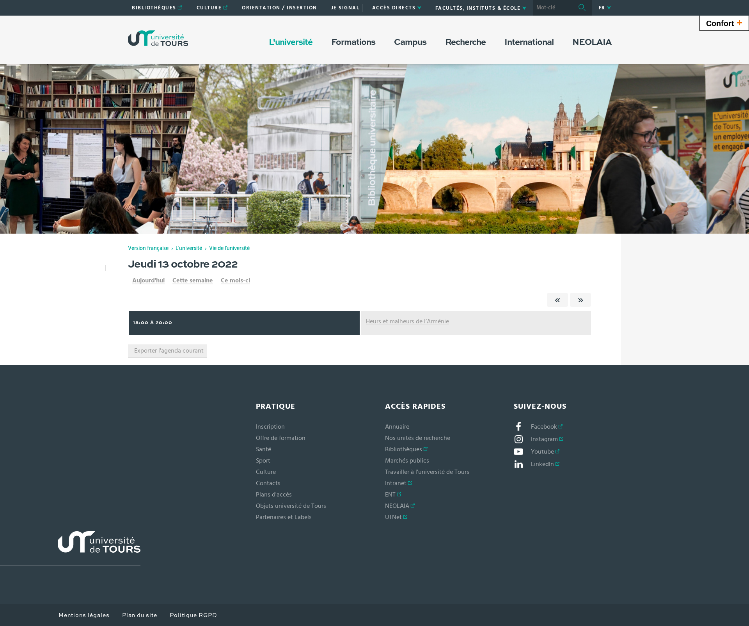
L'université (189, 248)
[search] (552, 8)
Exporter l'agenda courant (169, 351)
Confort (724, 22)
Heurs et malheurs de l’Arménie (407, 321)
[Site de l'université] (70, 548)
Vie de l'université (229, 248)
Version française (148, 248)
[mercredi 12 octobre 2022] (557, 300)
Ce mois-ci (235, 280)
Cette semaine (192, 280)
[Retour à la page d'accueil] (158, 38)
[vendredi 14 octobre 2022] (580, 300)
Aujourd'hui (148, 280)
